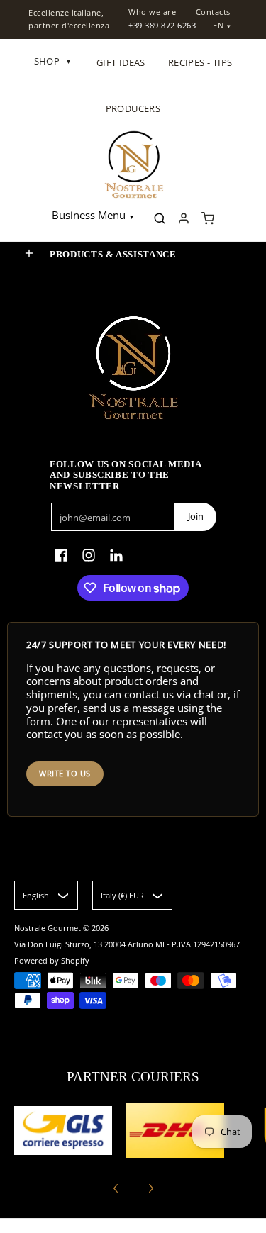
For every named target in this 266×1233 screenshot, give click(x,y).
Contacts (213, 11)
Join (196, 516)
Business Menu (89, 215)
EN (218, 25)
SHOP (52, 61)
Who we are (152, 11)
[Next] (150, 1188)
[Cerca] (159, 218)
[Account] (183, 218)
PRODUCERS (133, 108)
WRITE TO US (65, 773)
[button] (29, 253)
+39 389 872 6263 (162, 25)
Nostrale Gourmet (48, 927)
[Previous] (116, 1188)
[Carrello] (207, 218)
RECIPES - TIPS (200, 62)
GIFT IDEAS (120, 62)
